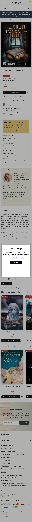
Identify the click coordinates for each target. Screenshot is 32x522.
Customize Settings (16, 266)
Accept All (16, 262)
